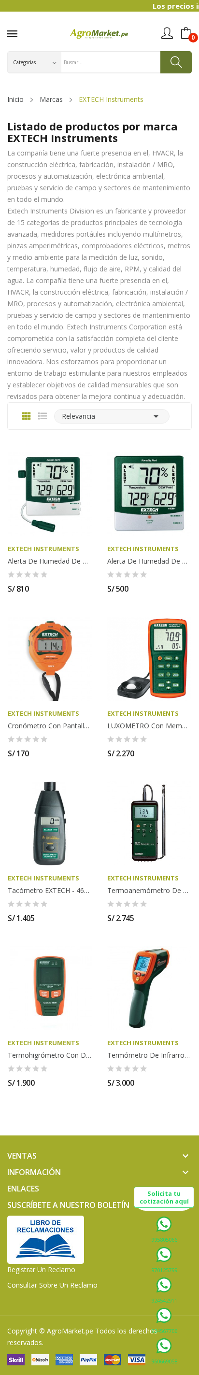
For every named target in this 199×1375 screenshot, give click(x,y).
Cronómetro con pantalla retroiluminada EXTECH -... (50, 726)
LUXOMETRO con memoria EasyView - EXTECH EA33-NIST (149, 726)
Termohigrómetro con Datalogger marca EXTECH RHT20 (50, 1055)
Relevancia (112, 416)
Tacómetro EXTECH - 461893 (50, 890)
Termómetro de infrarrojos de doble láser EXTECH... (149, 1055)
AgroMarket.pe (70, 1330)
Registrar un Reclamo (41, 1269)
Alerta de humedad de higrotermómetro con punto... (50, 561)
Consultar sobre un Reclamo (52, 1285)
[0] (186, 33)
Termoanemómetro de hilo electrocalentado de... (149, 890)
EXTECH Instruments (43, 549)
